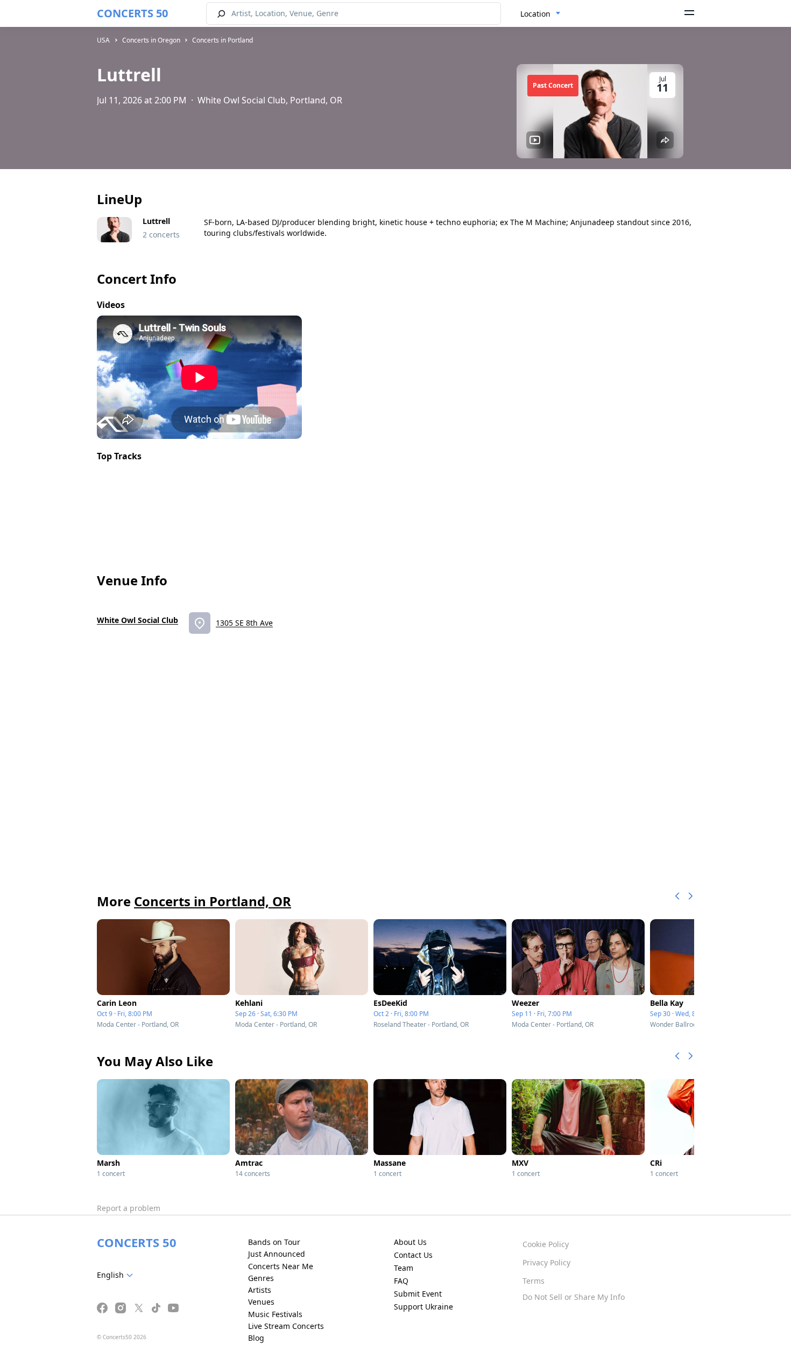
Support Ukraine (423, 1306)
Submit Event (418, 1294)
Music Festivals (275, 1314)
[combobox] (540, 14)
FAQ (401, 1281)
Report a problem (128, 1208)
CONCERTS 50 (132, 13)
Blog (256, 1338)
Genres (261, 1278)
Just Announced (276, 1254)
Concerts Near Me (280, 1266)
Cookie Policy (545, 1244)
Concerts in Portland (222, 40)
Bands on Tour (274, 1242)
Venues (261, 1302)
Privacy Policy (546, 1262)
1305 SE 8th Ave (244, 623)
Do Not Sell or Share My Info (573, 1297)
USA (103, 40)
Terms (533, 1281)
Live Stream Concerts (286, 1326)
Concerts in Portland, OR (212, 901)
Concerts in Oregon (151, 40)
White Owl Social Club (137, 620)
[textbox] (117, 1275)
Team (403, 1268)
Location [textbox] (535, 14)
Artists (259, 1290)
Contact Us (413, 1255)
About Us (410, 1242)
